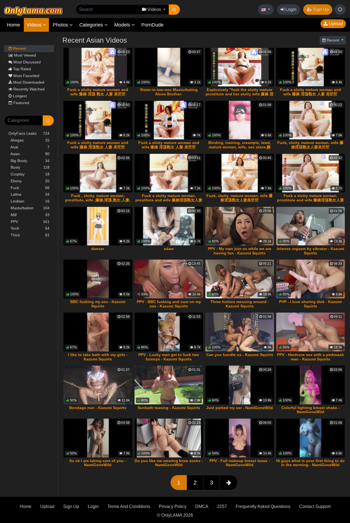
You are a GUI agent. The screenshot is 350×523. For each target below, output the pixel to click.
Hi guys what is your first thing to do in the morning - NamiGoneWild (310, 463)
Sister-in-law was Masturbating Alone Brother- (169, 91)
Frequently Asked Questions (263, 506)
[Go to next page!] (229, 482)
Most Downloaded (28, 82)
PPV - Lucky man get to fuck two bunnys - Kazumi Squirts (168, 356)
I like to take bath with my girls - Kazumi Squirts (98, 356)
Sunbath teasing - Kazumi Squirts (169, 408)
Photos (61, 25)
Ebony (28, 181)
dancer (97, 248)
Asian (28, 154)
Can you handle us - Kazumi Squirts (239, 354)
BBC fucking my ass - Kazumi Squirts (97, 303)
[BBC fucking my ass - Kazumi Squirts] (97, 279)
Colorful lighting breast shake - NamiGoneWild (310, 410)
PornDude (152, 25)
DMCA (201, 506)
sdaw (169, 248)
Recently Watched (28, 89)
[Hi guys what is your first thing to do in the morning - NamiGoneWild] (310, 438)
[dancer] (97, 226)
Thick (28, 235)
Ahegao (28, 140)
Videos (35, 25)
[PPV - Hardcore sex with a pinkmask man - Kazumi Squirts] (310, 332)
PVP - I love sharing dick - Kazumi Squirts (310, 303)
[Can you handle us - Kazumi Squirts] (239, 332)
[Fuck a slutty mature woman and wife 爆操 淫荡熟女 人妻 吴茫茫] (310, 67)
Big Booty (28, 160)
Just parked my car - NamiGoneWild (239, 408)
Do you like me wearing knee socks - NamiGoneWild (169, 463)
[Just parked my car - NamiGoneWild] (239, 385)
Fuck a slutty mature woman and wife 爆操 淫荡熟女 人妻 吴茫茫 (310, 91)
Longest (19, 96)
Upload (335, 23)
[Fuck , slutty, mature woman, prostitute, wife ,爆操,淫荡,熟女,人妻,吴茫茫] (97, 173)
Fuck (28, 188)
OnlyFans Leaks (28, 133)
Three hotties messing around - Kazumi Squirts (239, 303)
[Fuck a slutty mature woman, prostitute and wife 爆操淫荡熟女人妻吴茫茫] (169, 173)
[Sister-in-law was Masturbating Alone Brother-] (169, 67)
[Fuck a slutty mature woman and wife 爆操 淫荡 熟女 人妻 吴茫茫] (97, 67)
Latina (28, 194)
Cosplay (28, 174)
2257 (222, 506)
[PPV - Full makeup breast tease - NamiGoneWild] (239, 438)
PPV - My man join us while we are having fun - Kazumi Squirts (239, 250)
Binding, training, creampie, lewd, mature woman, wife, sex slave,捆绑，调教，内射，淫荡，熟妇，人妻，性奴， (239, 149)
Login (290, 9)
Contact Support (315, 506)
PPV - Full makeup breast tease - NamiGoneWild (239, 463)
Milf (28, 215)
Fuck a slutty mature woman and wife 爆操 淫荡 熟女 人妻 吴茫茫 (97, 91)
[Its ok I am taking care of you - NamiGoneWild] (97, 438)
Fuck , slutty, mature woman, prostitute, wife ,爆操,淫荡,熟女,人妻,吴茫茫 (97, 200)
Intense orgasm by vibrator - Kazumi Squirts (310, 250)
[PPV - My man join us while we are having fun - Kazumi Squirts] (239, 226)
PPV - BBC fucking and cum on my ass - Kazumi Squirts (169, 303)
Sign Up (320, 9)
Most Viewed (24, 55)
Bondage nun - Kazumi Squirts (97, 408)
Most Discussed (26, 62)
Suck (28, 228)
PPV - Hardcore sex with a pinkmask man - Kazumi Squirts (310, 356)
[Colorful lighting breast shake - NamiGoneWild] (310, 385)
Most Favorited (25, 76)
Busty (28, 167)
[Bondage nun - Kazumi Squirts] (97, 385)
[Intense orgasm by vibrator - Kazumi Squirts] (310, 226)
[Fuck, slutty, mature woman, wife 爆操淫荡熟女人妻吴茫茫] (310, 120)
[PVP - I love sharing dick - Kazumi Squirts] (310, 279)
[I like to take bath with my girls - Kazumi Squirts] (97, 332)
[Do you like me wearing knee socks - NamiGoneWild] (169, 438)
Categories (91, 25)
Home (13, 25)
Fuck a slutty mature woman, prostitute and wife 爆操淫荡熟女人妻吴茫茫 (168, 200)
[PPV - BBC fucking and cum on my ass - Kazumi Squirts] (169, 279)
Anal (28, 147)
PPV (28, 221)
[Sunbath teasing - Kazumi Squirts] (169, 385)
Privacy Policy (172, 506)
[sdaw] (169, 226)
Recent (19, 48)
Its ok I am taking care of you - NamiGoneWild (97, 463)
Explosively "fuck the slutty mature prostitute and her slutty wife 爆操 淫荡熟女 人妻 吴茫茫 (239, 94)
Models (123, 25)
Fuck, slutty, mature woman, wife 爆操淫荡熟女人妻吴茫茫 (310, 144)
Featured (20, 103)
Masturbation (28, 208)
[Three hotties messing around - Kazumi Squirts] (239, 279)
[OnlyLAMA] (33, 9)
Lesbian (28, 201)
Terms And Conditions (128, 506)
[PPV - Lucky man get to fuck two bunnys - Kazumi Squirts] (169, 332)
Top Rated (21, 69)
